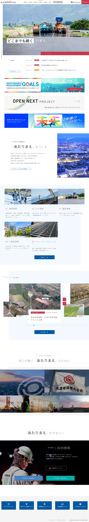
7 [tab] (35, 325)
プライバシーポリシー (61, 520)
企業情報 (35, 2)
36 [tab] (79, 325)
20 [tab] (55, 325)
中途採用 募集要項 (60, 478)
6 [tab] (33, 325)
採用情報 (45, 2)
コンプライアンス (8, 506)
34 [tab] (76, 325)
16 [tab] (49, 325)
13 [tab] (44, 325)
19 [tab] (53, 325)
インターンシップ (50, 2)
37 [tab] (81, 325)
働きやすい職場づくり (27, 506)
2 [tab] (27, 325)
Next (46, 53)
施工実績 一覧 (44, 332)
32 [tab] (73, 325)
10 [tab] (39, 325)
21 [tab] (56, 325)
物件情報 (40, 2)
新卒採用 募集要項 (29, 478)
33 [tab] (75, 325)
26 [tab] (64, 325)
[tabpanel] (30, 304)
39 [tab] (84, 325)
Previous (42, 53)
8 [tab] (36, 325)
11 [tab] (41, 325)
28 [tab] (67, 325)
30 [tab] (70, 325)
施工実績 (30, 2)
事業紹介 (25, 2)
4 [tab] (30, 325)
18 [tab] (52, 325)
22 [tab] (58, 325)
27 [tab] (65, 325)
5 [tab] (32, 325)
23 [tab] (59, 325)
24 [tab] (61, 325)
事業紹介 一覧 (44, 257)
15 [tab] (47, 325)
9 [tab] (38, 325)
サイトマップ (51, 520)
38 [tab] (82, 325)
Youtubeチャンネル (80, 506)
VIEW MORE (13, 71)
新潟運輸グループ (62, 506)
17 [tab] (50, 325)
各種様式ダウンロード (58, 2)
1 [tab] (26, 325)
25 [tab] (62, 325)
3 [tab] (29, 325)
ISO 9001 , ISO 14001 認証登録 (20, 168)
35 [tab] (78, 325)
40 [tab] (85, 325)
